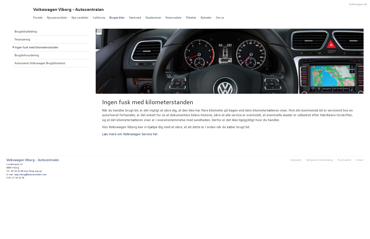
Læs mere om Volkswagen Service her (130, 134)
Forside (38, 17)
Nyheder (206, 17)
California (99, 17)
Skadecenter (153, 17)
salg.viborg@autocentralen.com (30, 174)
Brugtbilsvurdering (27, 55)
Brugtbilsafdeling (26, 31)
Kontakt (360, 159)
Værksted (135, 17)
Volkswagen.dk (358, 4)
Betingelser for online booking (319, 159)
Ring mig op (35, 170)
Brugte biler (117, 17)
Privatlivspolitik (344, 159)
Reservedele (173, 17)
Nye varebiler (80, 17)
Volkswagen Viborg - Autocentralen (68, 9)
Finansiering (22, 39)
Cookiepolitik (295, 159)
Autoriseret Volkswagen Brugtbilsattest (40, 63)
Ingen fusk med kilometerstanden (36, 47)
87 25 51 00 (17, 170)
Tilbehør (191, 17)
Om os (220, 17)
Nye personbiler (57, 17)
